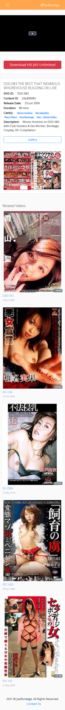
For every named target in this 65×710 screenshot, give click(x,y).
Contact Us (34, 704)
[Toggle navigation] (7, 5)
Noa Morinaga (27, 117)
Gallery (32, 140)
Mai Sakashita (42, 113)
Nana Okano (11, 117)
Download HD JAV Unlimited (32, 64)
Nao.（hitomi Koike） (47, 117)
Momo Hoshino (25, 113)
